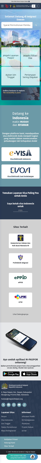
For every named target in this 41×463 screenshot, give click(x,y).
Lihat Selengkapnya (20, 322)
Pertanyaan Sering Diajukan (30, 84)
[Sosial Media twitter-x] (3, 413)
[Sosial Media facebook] (9, 413)
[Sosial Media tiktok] (24, 413)
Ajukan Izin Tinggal (11, 84)
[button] (4, 42)
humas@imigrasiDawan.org (12, 407)
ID (33, 6)
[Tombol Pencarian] (36, 25)
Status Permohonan (9, 435)
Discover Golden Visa (10, 104)
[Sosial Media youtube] (19, 413)
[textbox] (20, 218)
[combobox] (20, 218)
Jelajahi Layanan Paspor (11, 64)
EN (37, 6)
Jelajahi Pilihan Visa (30, 64)
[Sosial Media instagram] (14, 413)
